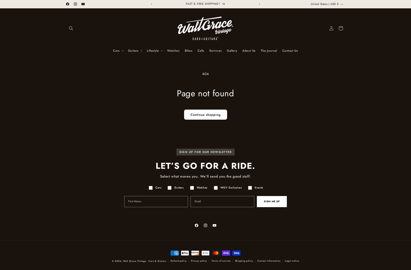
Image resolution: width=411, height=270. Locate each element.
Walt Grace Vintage (134, 261)
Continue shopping (206, 114)
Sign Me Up (272, 201)
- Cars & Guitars (156, 261)
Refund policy (178, 260)
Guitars (178, 188)
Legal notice (292, 260)
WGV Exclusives (231, 188)
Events (259, 188)
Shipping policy (244, 260)
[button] (71, 28)
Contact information (268, 260)
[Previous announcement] (151, 4)
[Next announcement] (259, 4)
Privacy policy (199, 260)
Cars (158, 188)
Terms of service (221, 260)
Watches (202, 188)
